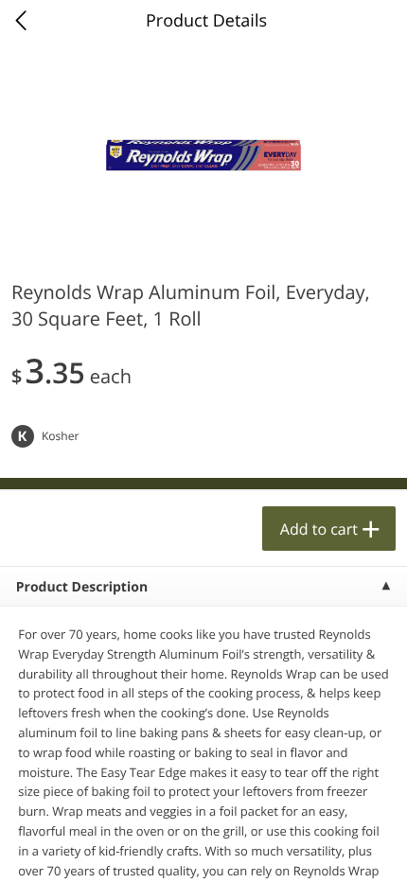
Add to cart (319, 529)
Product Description (82, 587)
